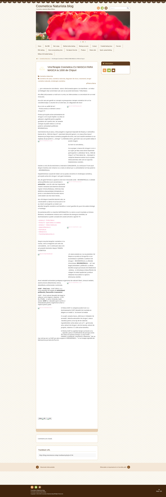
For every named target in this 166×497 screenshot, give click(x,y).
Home (39, 46)
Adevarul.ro (42, 232)
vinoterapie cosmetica (58, 81)
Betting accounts (83, 46)
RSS (98, 8)
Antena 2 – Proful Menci (46, 220)
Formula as (42, 229)
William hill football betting (45, 54)
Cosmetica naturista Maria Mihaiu (38, 491)
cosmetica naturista (59, 79)
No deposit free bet (71, 50)
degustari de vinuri (72, 79)
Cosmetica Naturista (46, 76)
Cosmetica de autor (45, 79)
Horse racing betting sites (55, 50)
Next (126, 25)
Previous (39, 25)
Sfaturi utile (93, 50)
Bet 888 (47, 46)
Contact (106, 8)
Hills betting (41, 50)
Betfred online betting (69, 46)
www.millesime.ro (44, 227)
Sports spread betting (106, 50)
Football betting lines (106, 46)
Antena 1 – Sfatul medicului (48, 225)
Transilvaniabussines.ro (46, 234)
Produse (83, 50)
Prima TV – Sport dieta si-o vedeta (50, 222)
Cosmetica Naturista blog (38, 490)
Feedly (102, 8)
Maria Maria (92, 83)
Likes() (42, 418)
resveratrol (82, 79)
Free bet (118, 46)
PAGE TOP (159, 491)
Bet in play (56, 46)
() (50, 418)
